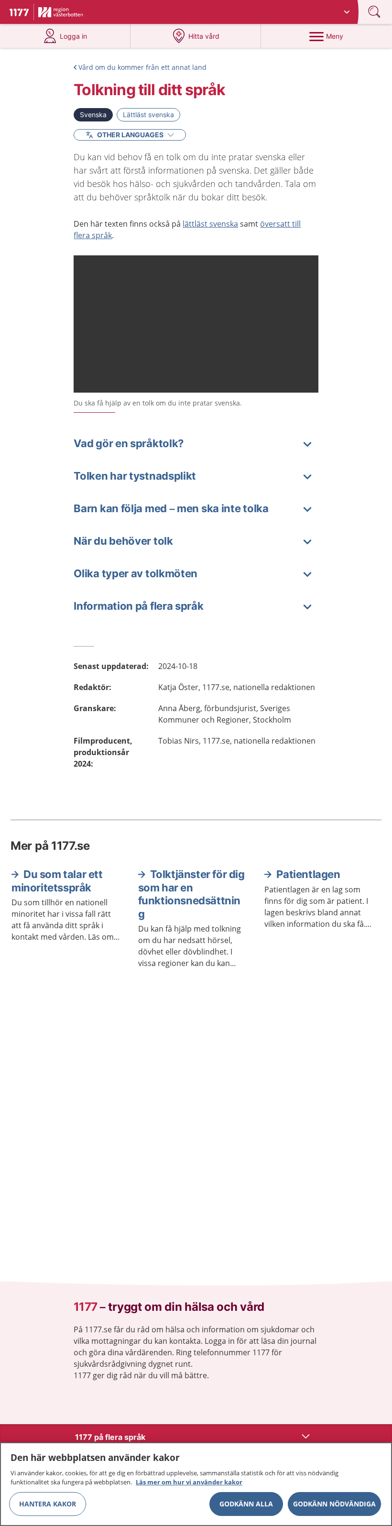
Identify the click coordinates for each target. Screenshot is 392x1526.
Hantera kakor (47, 1503)
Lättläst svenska (148, 114)
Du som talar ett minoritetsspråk (57, 881)
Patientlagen (308, 874)
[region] (196, 1484)
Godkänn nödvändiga (334, 1503)
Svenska (93, 114)
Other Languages (130, 135)
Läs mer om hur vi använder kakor (189, 1482)
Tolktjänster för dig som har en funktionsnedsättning (191, 894)
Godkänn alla (246, 1503)
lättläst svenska (210, 224)
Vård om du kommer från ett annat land (142, 67)
